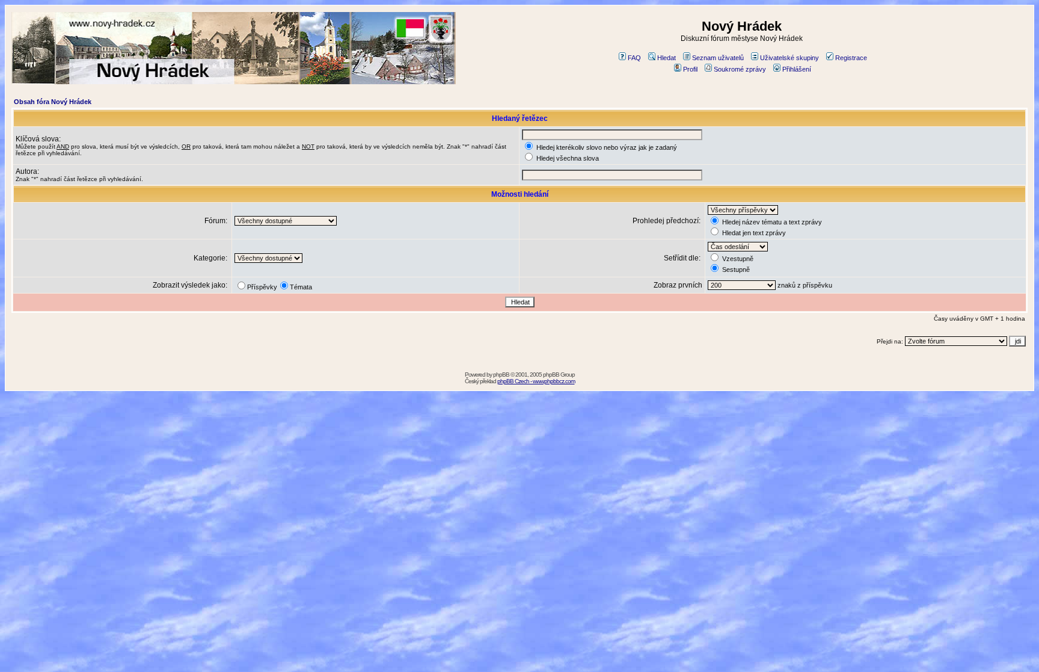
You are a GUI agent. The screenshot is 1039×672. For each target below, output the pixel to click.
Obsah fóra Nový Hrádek (52, 101)
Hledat (666, 57)
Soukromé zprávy (740, 69)
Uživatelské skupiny (789, 57)
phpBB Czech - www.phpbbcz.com (536, 381)
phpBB (501, 374)
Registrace (851, 57)
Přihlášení (796, 69)
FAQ (634, 57)
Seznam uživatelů (718, 57)
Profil (690, 69)
